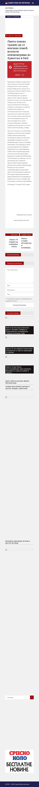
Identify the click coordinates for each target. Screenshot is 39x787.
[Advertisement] (19, 198)
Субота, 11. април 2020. (14, 35)
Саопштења (16, 16)
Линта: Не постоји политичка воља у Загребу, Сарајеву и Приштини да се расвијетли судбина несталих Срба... (17, 330)
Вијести (9, 16)
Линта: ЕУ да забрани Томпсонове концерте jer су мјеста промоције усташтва (19, 350)
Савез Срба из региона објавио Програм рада (17, 382)
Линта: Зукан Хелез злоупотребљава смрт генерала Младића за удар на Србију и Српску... (18, 370)
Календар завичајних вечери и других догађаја (17, 542)
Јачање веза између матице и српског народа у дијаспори (17, 387)
